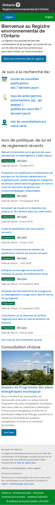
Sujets (9, 17)
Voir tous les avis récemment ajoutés (21, 339)
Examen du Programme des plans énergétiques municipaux (27, 389)
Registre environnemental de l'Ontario (26, 9)
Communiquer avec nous (21, 483)
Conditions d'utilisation (37, 497)
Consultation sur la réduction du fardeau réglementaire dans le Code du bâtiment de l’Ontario (25, 319)
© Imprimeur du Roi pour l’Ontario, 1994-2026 (28, 501)
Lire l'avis (9, 432)
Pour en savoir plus (26, 462)
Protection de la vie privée (13, 497)
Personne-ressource (22, 493)
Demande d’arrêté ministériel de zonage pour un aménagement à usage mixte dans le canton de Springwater (27, 295)
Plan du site (38, 493)
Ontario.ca (6, 493)
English (49, 17)
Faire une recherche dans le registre (24, 58)
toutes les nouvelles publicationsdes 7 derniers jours (25, 83)
